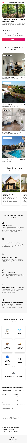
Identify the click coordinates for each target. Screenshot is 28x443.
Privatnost (11, 441)
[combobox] (13, 30)
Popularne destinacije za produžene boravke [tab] (11, 390)
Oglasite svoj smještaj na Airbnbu (16, 2)
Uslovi (16, 441)
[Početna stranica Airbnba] (3, 2)
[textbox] (7, 35)
